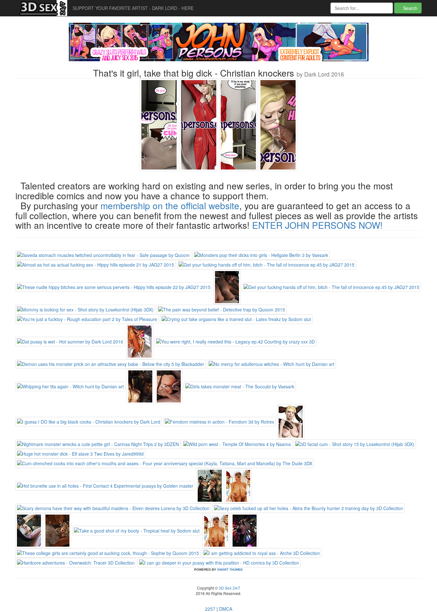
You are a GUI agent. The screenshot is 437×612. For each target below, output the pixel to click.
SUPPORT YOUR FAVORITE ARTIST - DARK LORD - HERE (133, 8)
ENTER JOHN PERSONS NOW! (317, 225)
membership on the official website (169, 205)
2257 (210, 609)
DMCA (225, 609)
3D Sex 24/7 (229, 588)
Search (409, 8)
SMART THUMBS (230, 569)
